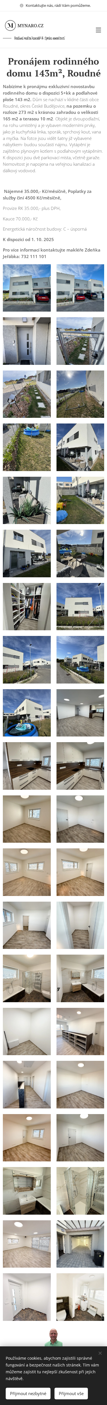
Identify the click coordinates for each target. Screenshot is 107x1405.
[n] (28, 25)
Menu (98, 29)
